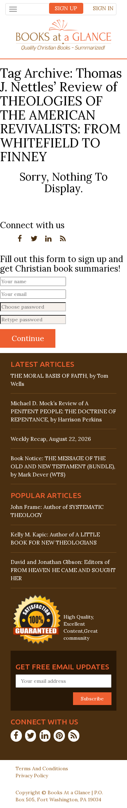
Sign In (103, 8)
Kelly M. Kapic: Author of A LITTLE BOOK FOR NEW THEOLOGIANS (55, 538)
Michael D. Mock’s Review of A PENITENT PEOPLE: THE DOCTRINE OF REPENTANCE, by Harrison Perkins (63, 411)
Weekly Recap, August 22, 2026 (51, 439)
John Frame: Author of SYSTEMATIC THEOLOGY (57, 511)
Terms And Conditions (42, 768)
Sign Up (66, 8)
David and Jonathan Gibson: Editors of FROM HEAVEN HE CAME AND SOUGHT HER (63, 570)
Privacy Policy (32, 775)
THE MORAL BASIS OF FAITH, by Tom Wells (59, 379)
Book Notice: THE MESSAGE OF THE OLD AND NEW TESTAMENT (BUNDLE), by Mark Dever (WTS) (63, 466)
